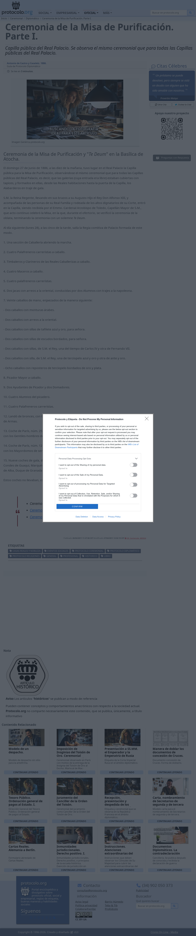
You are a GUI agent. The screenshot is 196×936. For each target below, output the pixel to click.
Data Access (98, 516)
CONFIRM (77, 506)
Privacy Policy (114, 516)
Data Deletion (82, 516)
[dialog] (98, 468)
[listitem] (98, 458)
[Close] (147, 419)
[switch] (133, 465)
